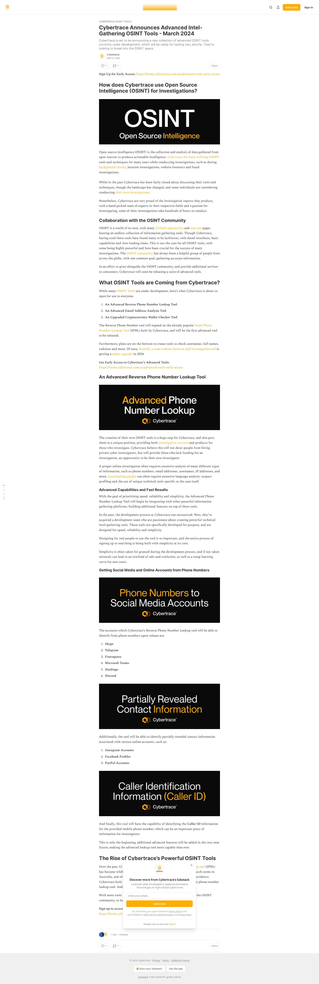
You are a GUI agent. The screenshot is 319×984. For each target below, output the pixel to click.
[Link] (94, 87)
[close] (191, 865)
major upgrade (122, 354)
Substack (143, 977)
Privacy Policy (184, 914)
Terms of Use (175, 911)
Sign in (308, 7)
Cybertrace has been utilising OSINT (193, 157)
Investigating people (122, 476)
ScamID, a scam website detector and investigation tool (177, 349)
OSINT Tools (126, 291)
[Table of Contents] (3, 492)
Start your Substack (150, 968)
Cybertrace (113, 55)
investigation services (173, 442)
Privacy (156, 960)
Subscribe (291, 7)
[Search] (270, 7)
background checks (112, 167)
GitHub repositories (169, 228)
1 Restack (123, 934)
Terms (165, 960)
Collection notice (180, 960)
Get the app (176, 968)
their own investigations (132, 192)
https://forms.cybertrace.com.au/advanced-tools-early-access (178, 74)
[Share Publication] (278, 7)
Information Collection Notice (158, 914)
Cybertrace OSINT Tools (115, 21)
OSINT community (139, 253)
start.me (196, 228)
